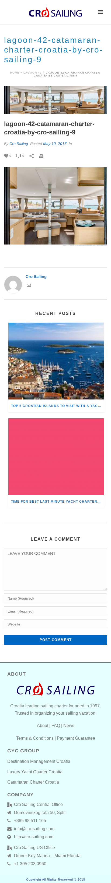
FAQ (55, 725)
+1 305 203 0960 (30, 863)
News (68, 725)
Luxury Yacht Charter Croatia (35, 772)
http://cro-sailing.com (33, 837)
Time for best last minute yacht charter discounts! (57, 501)
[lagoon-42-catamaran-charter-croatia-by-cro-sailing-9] (55, 100)
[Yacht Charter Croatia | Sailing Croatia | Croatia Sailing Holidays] (55, 12)
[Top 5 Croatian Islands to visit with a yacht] (56, 361)
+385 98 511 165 (30, 820)
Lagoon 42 (32, 72)
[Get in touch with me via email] (29, 286)
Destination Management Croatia (38, 761)
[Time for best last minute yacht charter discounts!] (56, 456)
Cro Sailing (18, 143)
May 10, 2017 (55, 143)
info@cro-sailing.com (34, 828)
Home (14, 72)
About (42, 725)
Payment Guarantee (76, 738)
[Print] (44, 155)
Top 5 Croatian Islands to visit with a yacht (57, 406)
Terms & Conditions (35, 738)
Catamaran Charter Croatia (33, 782)
